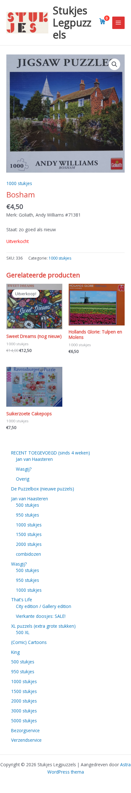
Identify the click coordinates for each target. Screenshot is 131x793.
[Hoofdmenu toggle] (118, 23)
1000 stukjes (19, 183)
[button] (114, 64)
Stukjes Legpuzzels (72, 23)
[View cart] (102, 21)
